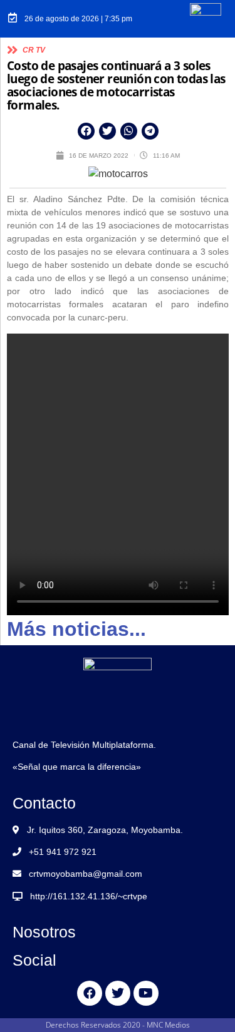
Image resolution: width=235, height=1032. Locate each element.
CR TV (34, 50)
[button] (86, 131)
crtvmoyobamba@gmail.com (85, 874)
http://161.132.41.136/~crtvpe (88, 896)
